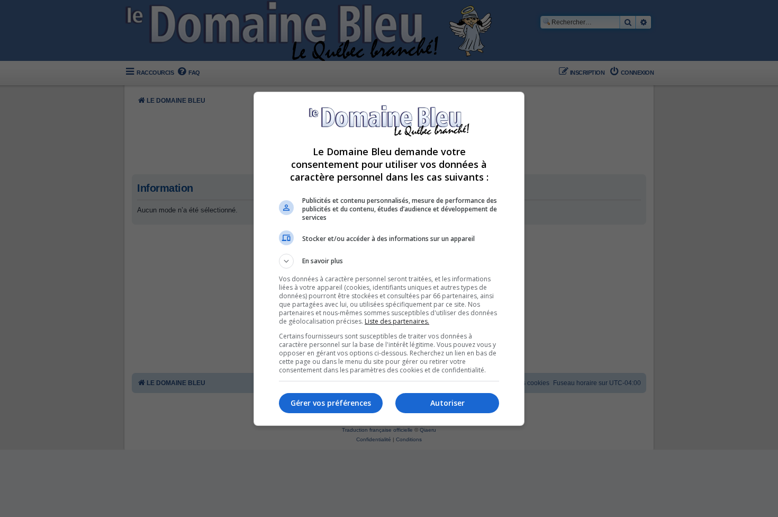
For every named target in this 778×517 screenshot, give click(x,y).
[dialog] (389, 259)
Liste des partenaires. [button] (397, 321)
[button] (389, 261)
